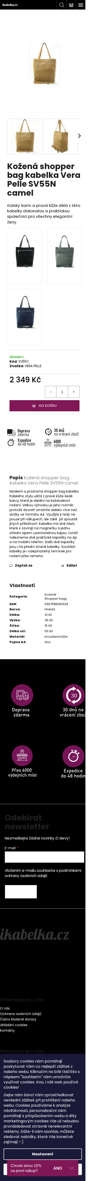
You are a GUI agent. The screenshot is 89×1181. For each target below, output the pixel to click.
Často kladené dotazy (18, 1019)
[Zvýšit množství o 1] (73, 392)
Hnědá (50, 609)
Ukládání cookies (14, 1025)
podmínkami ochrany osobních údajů (43, 873)
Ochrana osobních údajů (20, 1013)
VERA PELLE (33, 366)
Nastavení (42, 1154)
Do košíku (48, 405)
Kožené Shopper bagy (56, 596)
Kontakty (7, 1030)
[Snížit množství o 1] (50, 392)
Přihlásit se (21, 891)
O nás (5, 1008)
